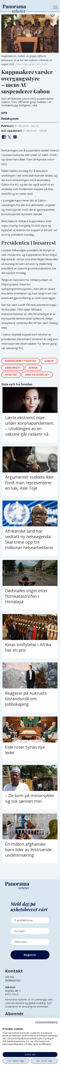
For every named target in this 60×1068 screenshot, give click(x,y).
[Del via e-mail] (14, 137)
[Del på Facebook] (3, 137)
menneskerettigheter (20, 360)
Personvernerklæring (46, 1022)
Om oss (9, 976)
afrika (33, 367)
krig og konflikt (37, 374)
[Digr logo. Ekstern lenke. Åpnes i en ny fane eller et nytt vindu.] (4, 1025)
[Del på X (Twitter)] (9, 137)
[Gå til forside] (25, 6)
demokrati (12, 367)
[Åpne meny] (55, 7)
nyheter (11, 374)
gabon (49, 360)
